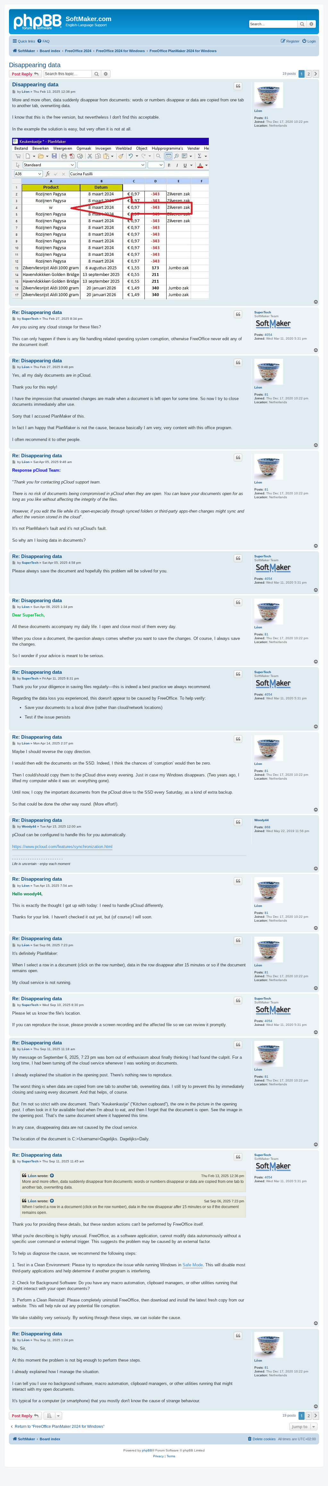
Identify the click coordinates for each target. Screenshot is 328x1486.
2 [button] (309, 74)
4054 (268, 334)
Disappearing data (35, 64)
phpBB (147, 1450)
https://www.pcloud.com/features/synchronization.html (62, 846)
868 (267, 827)
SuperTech (262, 312)
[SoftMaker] (38, 21)
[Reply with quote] (238, 86)
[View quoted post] (52, 1176)
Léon (258, 111)
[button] (316, 74)
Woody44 (261, 820)
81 (266, 118)
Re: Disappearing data (37, 312)
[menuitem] (43, 41)
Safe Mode (193, 1264)
